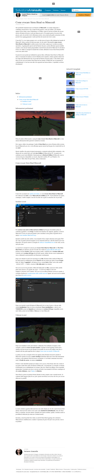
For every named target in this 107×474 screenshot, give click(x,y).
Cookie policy (74, 469)
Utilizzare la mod (26, 104)
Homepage (18, 469)
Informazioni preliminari (25, 97)
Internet (63, 10)
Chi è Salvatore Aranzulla (27, 469)
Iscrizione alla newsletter (39, 469)
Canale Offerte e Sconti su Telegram (29, 14)
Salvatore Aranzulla (20, 24)
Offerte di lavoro (59, 469)
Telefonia (56, 10)
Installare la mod (26, 101)
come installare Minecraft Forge (27, 235)
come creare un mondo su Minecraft (49, 351)
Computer (48, 10)
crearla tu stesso (27, 275)
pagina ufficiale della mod (53, 249)
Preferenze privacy (82, 469)
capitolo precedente (34, 194)
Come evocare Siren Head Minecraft (28, 99)
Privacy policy (67, 469)
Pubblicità (52, 469)
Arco (33, 371)
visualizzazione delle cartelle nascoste (37, 273)
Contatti (48, 469)
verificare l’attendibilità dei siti (47, 242)
